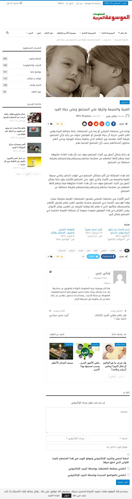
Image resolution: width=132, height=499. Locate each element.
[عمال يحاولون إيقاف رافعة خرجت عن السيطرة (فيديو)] (34, 118)
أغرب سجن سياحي (59, 315)
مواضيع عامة (35, 72)
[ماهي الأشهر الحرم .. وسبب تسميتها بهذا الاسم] (88, 351)
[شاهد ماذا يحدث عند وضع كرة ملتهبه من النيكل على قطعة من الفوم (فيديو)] (34, 132)
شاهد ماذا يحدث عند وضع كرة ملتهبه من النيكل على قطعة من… (15, 131)
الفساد (80, 250)
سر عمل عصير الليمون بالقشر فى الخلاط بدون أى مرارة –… (14, 161)
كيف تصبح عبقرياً (93, 229)
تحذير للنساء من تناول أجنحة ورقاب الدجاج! (119, 231)
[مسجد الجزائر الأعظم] (61, 351)
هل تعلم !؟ (122, 33)
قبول (66, 496)
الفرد (88, 250)
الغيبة (95, 250)
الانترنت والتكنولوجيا (32, 65)
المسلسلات (62, 250)
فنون (39, 33)
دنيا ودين (124, 102)
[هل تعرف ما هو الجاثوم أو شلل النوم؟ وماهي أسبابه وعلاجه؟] (114, 351)
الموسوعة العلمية (89, 33)
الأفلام (112, 250)
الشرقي (104, 250)
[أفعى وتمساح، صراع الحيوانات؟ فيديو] (34, 148)
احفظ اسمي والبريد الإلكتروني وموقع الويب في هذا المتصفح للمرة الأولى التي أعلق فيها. (90, 460)
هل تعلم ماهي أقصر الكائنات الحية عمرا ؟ (110, 317)
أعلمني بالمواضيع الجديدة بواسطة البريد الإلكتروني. (96, 475)
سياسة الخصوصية (92, 3)
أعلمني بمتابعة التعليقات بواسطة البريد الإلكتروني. (97, 469)
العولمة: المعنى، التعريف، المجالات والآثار (62, 231)
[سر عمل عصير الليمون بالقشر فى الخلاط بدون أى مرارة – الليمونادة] (34, 162)
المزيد (30, 33)
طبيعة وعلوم (35, 59)
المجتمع (72, 250)
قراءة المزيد (53, 495)
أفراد (120, 250)
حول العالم (48, 33)
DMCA (61, 3)
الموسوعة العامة (108, 33)
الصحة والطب (120, 344)
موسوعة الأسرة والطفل (66, 33)
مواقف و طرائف (34, 78)
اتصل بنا (69, 3)
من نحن (79, 3)
